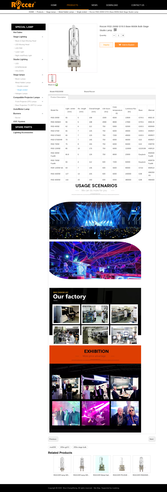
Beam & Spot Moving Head (25, 41)
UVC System (19, 122)
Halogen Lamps (21, 93)
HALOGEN (19, 71)
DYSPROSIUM (21, 67)
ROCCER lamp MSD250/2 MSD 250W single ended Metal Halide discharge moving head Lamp (62, 475)
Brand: (86, 92)
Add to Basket (128, 45)
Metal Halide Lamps (23, 82)
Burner (18, 118)
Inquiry (106, 45)
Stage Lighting (20, 37)
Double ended (22, 86)
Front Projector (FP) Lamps (26, 101)
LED (17, 63)
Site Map (97, 488)
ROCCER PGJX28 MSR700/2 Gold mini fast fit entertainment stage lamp (121, 475)
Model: (52, 92)
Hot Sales (17, 32)
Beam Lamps (20, 79)
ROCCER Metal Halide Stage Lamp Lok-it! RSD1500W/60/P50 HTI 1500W (102, 475)
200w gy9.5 (64, 447)
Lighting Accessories (23, 133)
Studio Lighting (20, 59)
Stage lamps (19, 75)
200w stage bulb (80, 447)
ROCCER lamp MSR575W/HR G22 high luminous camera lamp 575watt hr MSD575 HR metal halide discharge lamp (82, 475)
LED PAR (18, 48)
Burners (17, 113)
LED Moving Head (22, 44)
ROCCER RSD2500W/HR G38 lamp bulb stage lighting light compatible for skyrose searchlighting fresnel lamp (141, 475)
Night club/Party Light (23, 55)
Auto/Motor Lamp (21, 109)
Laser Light (19, 52)
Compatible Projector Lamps (26, 97)
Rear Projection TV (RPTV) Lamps (28, 105)
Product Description (58, 97)
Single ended (22, 90)
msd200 (53, 447)
